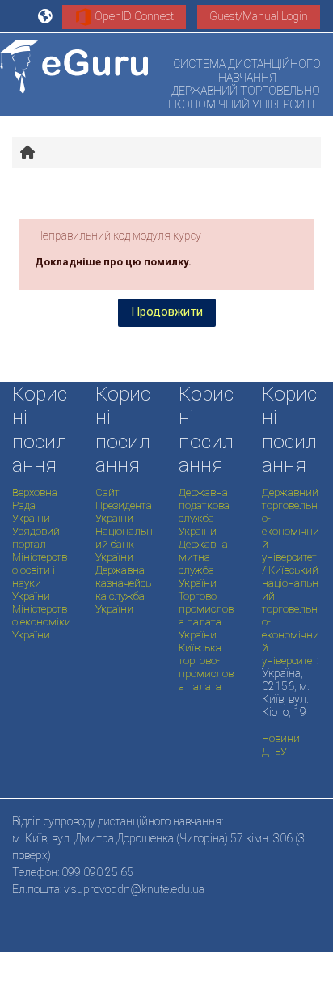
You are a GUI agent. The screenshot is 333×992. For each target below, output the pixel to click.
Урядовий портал (36, 537)
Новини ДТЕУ (281, 744)
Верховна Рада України (34, 505)
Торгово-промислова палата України (206, 615)
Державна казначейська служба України (123, 589)
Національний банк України (124, 544)
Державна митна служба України (203, 563)
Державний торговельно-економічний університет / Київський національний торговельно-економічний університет (290, 576)
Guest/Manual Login (258, 16)
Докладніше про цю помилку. (113, 262)
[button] (46, 16)
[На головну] (74, 67)
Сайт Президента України (123, 505)
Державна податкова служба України (204, 511)
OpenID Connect (133, 16)
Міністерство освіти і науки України (39, 576)
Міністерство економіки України (41, 622)
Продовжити (167, 311)
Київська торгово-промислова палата (206, 667)
